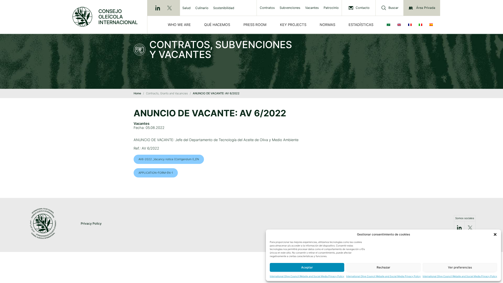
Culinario (201, 8)
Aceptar (307, 267)
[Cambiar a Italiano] (421, 25)
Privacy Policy (91, 223)
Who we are (179, 25)
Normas (327, 25)
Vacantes (312, 8)
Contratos (267, 8)
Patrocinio (331, 8)
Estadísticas (361, 25)
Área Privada (425, 8)
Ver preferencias (460, 267)
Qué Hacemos (217, 25)
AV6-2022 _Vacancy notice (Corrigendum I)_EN (169, 159)
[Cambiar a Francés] (410, 25)
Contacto (363, 8)
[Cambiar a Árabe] (389, 25)
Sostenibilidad (223, 8)
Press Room (254, 25)
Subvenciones (290, 8)
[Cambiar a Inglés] (399, 25)
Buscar (393, 8)
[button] (495, 234)
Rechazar (383, 267)
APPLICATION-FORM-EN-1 (156, 172)
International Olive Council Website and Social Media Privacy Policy (307, 276)
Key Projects (293, 25)
